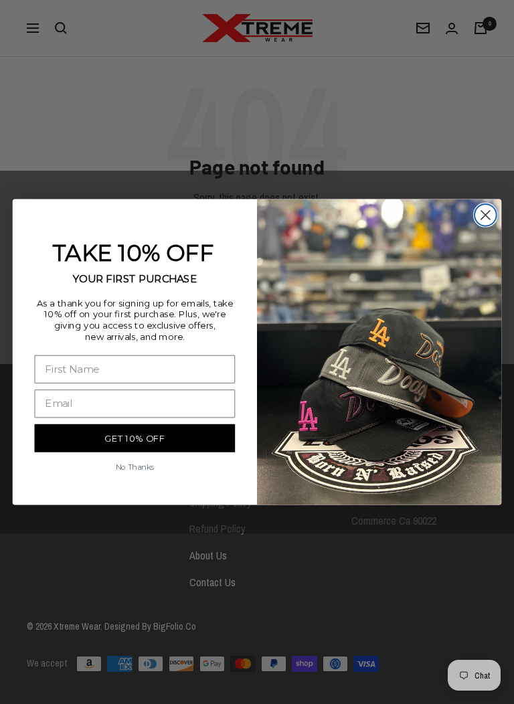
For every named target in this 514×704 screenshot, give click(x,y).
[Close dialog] (486, 215)
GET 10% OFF (134, 438)
